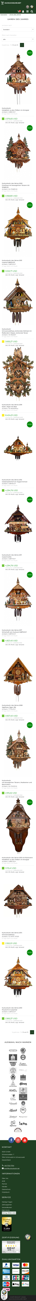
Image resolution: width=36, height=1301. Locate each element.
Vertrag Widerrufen (9, 1213)
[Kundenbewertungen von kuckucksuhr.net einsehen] (11, 1248)
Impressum (6, 1192)
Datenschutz (6, 1189)
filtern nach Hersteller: (9, 35)
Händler (4, 1186)
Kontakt (7, 1147)
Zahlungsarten (7, 1205)
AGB (3, 1181)
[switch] (4, 1298)
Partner (4, 1184)
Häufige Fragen (7, 1202)
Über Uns (5, 1178)
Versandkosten (7, 1207)
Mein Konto (6, 1210)
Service (6, 1197)
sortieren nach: (7, 25)
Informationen (11, 1174)
